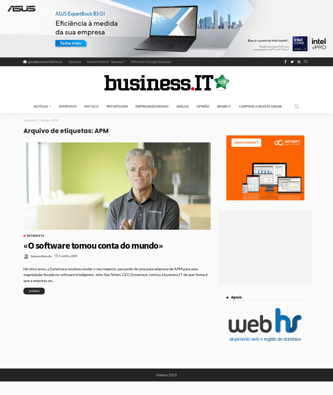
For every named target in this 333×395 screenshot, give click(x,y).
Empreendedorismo (152, 106)
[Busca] (306, 61)
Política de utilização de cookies (151, 62)
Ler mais (34, 291)
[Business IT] (166, 83)
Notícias (41, 106)
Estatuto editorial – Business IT (106, 62)
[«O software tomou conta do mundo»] (117, 186)
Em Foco (92, 106)
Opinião (203, 106)
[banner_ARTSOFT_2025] (265, 167)
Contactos (75, 62)
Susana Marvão (41, 256)
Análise (182, 106)
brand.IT (224, 106)
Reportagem (117, 106)
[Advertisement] (265, 247)
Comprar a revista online (260, 106)
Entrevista (68, 106)
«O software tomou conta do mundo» (93, 245)
